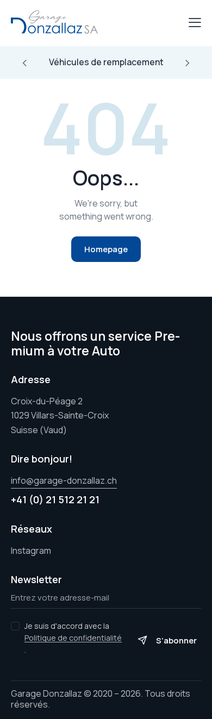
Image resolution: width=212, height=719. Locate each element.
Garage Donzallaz (46, 693)
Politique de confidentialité (73, 638)
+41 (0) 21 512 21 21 (55, 499)
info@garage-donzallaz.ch (64, 480)
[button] (24, 62)
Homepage (106, 249)
